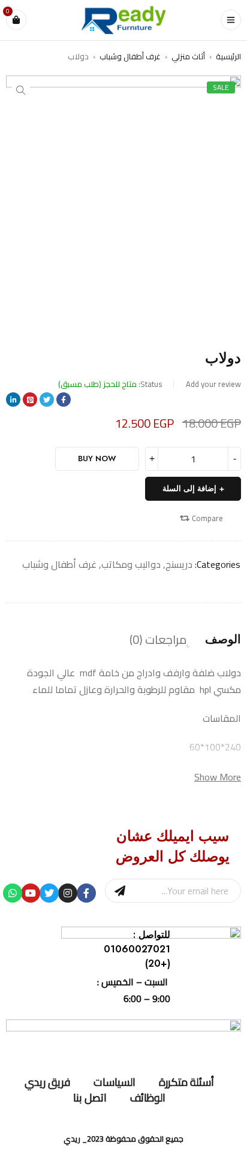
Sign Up (120, 891)
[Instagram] (67, 893)
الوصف (223, 639)
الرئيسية (228, 56)
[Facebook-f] (86, 893)
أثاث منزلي (188, 56)
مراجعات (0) (158, 639)
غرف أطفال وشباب (130, 56)
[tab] (223, 639)
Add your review (213, 384)
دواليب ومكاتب (131, 564)
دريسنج (178, 564)
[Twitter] (49, 893)
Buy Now (97, 458)
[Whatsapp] (12, 893)
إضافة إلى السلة (189, 488)
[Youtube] (30, 893)
